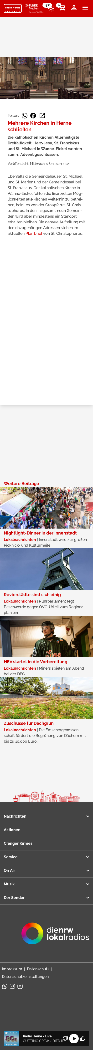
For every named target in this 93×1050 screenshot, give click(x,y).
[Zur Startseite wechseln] (13, 8)
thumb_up (82, 1038)
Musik (9, 884)
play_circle (74, 1038)
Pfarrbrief (34, 233)
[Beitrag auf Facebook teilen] (33, 115)
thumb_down (65, 1038)
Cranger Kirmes (18, 843)
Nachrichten (15, 816)
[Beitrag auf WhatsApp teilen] (24, 115)
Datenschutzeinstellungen (25, 976)
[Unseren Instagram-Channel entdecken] (20, 986)
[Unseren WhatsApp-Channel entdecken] (5, 986)
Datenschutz (38, 969)
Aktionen (12, 830)
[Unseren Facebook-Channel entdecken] (12, 986)
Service (11, 857)
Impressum (12, 969)
